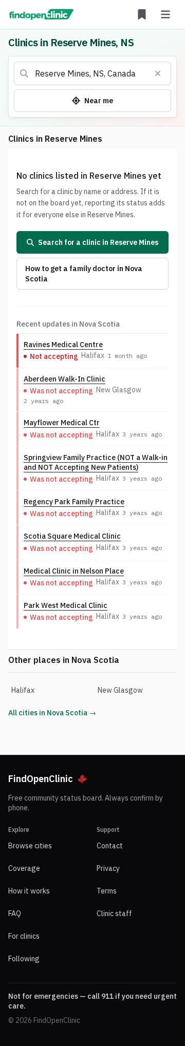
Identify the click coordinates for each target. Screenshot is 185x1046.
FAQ (14, 913)
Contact (110, 845)
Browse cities (30, 845)
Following (24, 958)
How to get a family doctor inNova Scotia (83, 273)
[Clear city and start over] (157, 73)
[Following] (142, 14)
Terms (107, 891)
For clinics (24, 936)
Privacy (108, 868)
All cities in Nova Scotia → (52, 712)
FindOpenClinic (40, 779)
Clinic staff (114, 913)
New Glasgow (120, 690)
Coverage (24, 868)
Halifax (22, 690)
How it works (29, 891)
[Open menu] (165, 14)
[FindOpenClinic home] (41, 14)
